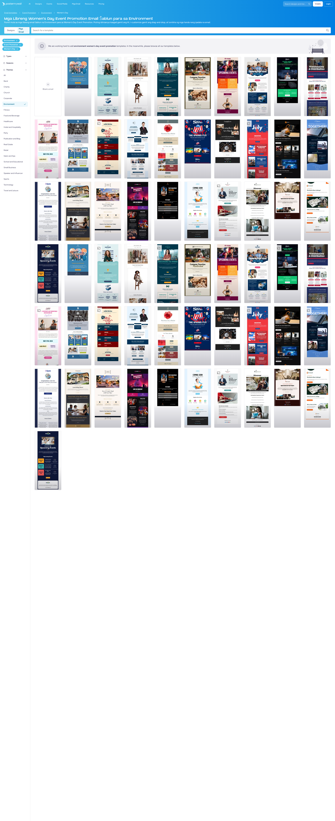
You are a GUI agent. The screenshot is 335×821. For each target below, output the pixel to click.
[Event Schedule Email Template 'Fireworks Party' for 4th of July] (257, 148)
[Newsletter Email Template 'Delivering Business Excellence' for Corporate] (137, 148)
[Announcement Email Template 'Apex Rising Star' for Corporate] (48, 211)
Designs (11, 30)
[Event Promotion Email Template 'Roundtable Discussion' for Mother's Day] (48, 148)
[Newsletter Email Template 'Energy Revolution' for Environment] (317, 148)
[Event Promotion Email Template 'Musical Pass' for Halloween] (137, 211)
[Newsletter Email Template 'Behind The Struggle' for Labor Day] (78, 148)
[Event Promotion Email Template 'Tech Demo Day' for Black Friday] (287, 86)
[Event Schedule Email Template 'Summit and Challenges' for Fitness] (227, 86)
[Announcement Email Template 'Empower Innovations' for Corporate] (107, 86)
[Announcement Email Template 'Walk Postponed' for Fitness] (78, 86)
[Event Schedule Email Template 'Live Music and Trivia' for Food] (107, 148)
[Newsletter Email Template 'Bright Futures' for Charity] (257, 86)
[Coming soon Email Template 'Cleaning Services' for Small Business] (197, 211)
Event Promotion (29, 13)
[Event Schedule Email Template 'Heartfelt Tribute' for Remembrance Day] (167, 148)
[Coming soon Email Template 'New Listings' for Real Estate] (78, 211)
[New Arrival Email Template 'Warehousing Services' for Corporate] (317, 86)
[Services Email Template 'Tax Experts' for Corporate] (227, 211)
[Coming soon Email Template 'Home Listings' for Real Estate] (317, 211)
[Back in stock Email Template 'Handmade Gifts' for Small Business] (197, 86)
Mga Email (21, 30)
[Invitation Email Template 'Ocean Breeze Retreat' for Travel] (257, 211)
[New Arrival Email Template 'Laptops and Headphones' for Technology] (287, 148)
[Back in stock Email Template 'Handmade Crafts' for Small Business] (227, 148)
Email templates (10, 13)
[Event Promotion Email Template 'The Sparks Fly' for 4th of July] (197, 148)
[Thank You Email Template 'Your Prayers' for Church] (287, 211)
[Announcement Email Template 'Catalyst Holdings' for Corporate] (167, 86)
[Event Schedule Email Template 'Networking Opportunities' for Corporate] (48, 273)
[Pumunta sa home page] (10, 4)
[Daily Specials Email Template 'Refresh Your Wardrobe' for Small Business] (137, 86)
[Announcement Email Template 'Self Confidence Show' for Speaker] (167, 211)
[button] (26, 56)
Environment (46, 13)
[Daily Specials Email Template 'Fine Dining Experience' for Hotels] (107, 211)
